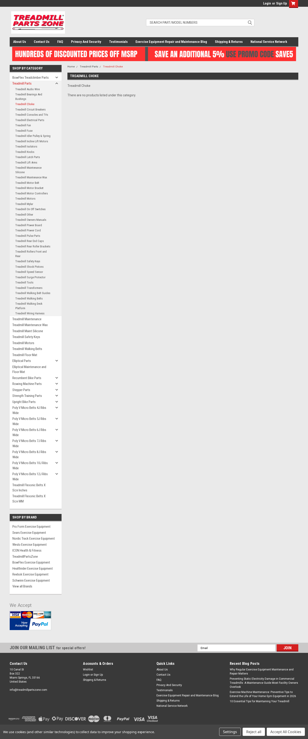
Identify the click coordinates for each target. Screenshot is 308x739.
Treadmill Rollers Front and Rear (31, 254)
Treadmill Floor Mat (24, 355)
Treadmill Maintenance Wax (31, 177)
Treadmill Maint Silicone (27, 331)
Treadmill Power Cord (28, 230)
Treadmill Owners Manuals (30, 219)
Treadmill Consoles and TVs (31, 114)
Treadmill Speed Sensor (29, 272)
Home (71, 66)
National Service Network (269, 42)
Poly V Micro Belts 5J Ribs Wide (29, 421)
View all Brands (22, 586)
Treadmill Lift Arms (26, 162)
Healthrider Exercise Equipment (32, 568)
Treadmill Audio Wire (27, 89)
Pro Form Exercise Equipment (31, 527)
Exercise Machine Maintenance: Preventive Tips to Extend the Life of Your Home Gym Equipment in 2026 (263, 694)
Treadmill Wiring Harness (29, 313)
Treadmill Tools (24, 282)
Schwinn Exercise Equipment (31, 580)
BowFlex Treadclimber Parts (30, 78)
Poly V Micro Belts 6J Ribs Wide (29, 432)
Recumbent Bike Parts (26, 378)
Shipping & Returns (229, 42)
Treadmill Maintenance (26, 319)
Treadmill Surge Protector (30, 277)
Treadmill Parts (22, 83)
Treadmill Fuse (23, 130)
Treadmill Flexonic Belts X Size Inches (29, 487)
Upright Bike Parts (24, 402)
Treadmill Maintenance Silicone (28, 170)
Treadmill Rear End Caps (29, 241)
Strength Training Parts (27, 396)
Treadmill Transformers (28, 288)
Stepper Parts (21, 390)
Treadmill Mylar (24, 204)
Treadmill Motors (25, 198)
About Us (19, 42)
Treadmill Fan (23, 125)
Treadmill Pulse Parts (27, 235)
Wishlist (88, 669)
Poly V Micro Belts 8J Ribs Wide (29, 454)
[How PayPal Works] (30, 624)
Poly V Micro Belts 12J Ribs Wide (30, 476)
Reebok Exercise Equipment (30, 574)
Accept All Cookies (285, 731)
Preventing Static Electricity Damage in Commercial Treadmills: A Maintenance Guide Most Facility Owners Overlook (264, 682)
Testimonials (118, 42)
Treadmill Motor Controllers (31, 193)
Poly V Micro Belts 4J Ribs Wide (29, 410)
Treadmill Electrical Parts (29, 120)
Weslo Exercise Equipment (29, 545)
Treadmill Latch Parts (27, 157)
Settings (230, 731)
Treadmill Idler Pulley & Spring (33, 136)
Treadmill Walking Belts (29, 298)
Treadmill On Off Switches (30, 209)
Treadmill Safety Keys (27, 261)
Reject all (253, 731)
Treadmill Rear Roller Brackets (32, 246)
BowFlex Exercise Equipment (31, 562)
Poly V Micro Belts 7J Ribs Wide (29, 443)
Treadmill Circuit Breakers (30, 109)
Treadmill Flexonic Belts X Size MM (29, 498)
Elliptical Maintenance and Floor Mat (29, 369)
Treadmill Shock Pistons (29, 266)
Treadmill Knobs (24, 152)
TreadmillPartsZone (25, 557)
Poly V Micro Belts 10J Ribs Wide (30, 465)
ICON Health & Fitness (26, 550)
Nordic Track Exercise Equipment (33, 538)
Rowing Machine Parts (27, 384)
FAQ (60, 42)
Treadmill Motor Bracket (29, 188)
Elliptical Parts (21, 361)
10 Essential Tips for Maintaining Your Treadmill (259, 701)
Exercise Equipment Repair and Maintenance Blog (171, 42)
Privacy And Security (86, 42)
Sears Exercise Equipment (29, 533)
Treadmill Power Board (28, 225)
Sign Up (281, 3)
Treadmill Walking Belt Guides (32, 293)
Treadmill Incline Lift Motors (31, 141)
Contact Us (41, 42)
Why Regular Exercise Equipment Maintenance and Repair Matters (262, 671)
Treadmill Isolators (26, 146)
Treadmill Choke (24, 104)
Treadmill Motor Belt (27, 182)
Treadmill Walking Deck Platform (28, 306)
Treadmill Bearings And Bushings (28, 97)
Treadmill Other (24, 214)
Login (267, 3)
